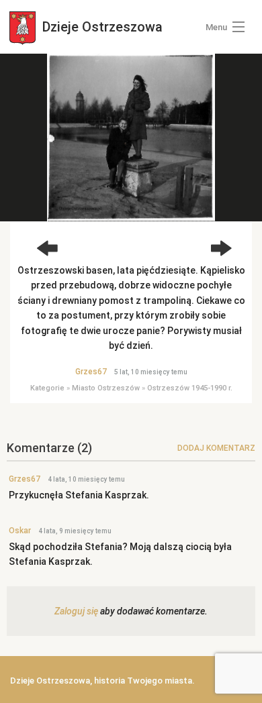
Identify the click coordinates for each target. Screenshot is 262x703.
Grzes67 (91, 371)
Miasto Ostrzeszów (106, 388)
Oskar (20, 530)
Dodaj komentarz (216, 448)
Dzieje (101, 27)
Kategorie (47, 388)
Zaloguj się (76, 611)
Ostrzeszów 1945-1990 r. (189, 388)
